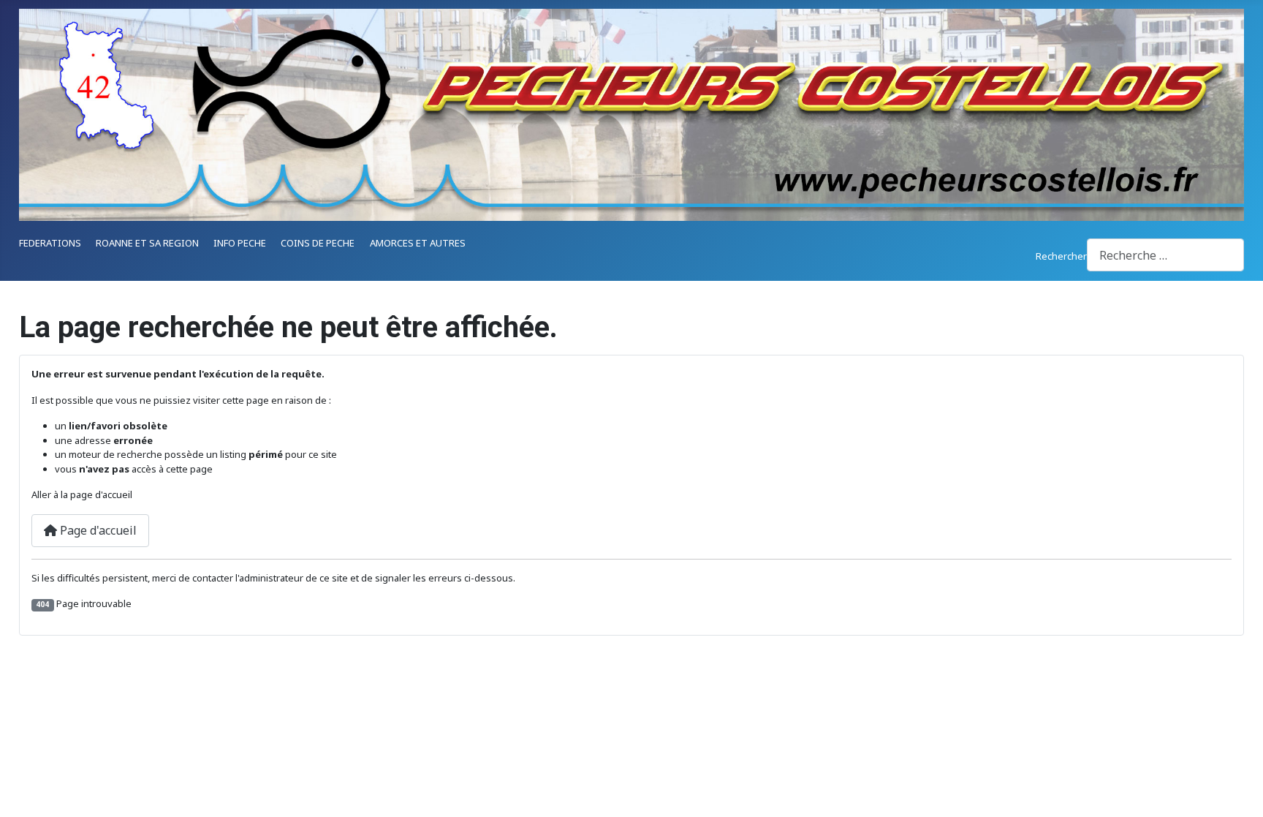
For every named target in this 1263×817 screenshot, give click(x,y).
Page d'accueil (97, 530)
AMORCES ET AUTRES (418, 242)
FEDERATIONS (50, 242)
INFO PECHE (239, 242)
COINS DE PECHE (317, 242)
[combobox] (1165, 254)
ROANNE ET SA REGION (147, 242)
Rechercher (1061, 256)
